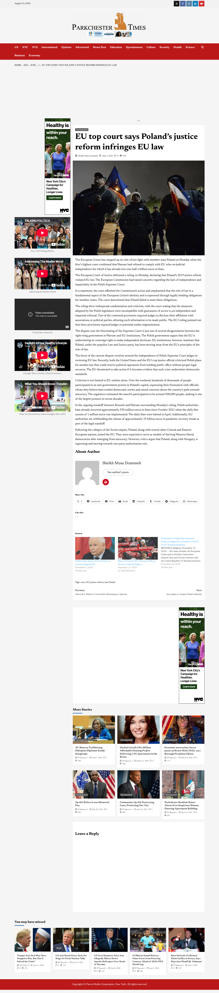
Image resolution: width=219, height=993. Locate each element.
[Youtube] (201, 3)
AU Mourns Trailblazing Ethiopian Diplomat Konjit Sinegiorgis (90, 751)
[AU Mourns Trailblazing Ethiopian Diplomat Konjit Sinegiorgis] (94, 730)
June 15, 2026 (38, 965)
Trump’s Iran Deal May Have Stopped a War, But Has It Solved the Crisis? (31, 959)
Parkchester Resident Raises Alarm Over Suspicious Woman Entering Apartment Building (181, 805)
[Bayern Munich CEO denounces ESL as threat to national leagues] (138, 548)
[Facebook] (183, 3)
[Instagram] (189, 3)
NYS (35, 47)
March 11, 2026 (143, 761)
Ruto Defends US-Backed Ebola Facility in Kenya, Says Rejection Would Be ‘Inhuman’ (186, 959)
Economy (34, 55)
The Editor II (24, 965)
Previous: (101, 592)
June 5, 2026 (192, 965)
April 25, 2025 (186, 812)
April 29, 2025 (141, 809)
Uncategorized (81, 130)
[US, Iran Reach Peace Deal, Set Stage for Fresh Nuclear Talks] (71, 940)
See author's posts (118, 472)
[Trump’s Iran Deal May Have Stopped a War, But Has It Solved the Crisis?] (33, 940)
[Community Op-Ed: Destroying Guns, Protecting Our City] (138, 784)
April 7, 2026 (97, 758)
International (49, 47)
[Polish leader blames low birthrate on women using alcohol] (95, 548)
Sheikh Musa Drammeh (88, 156)
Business (20, 55)
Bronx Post (99, 47)
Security (164, 47)
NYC (25, 47)
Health (177, 47)
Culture (151, 47)
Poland (112, 582)
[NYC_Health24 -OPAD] (192, 655)
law (106, 582)
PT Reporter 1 (83, 758)
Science (190, 47)
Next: (184, 592)
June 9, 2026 (115, 968)
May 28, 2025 (97, 809)
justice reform (97, 582)
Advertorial (82, 47)
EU (88, 582)
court (83, 582)
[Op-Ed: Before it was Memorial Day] (94, 784)
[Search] (203, 47)
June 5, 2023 (107, 156)
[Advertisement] (110, 92)
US (16, 47)
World (58, 948)
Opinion (66, 47)
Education (116, 47)
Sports (135, 948)
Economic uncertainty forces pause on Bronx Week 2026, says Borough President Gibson (182, 751)
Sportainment (134, 47)
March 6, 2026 (186, 758)
